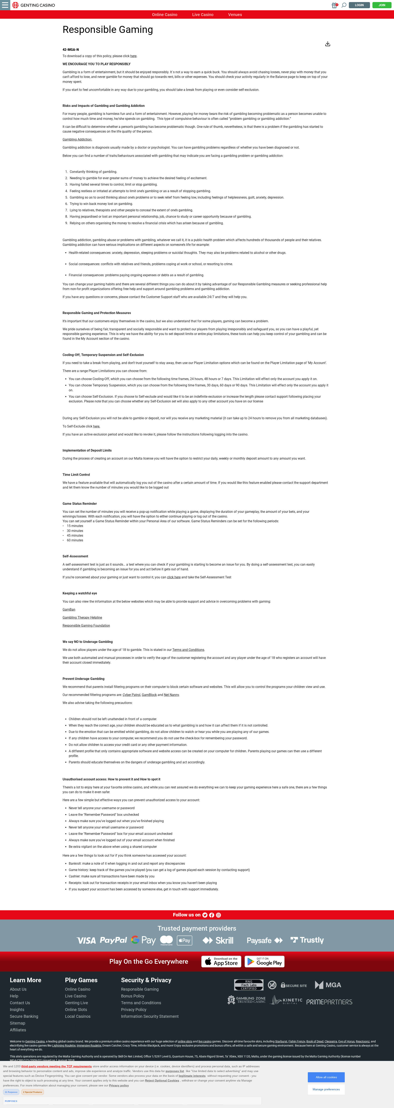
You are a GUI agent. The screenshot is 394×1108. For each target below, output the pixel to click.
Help (14, 996)
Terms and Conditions (188, 650)
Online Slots (76, 1009)
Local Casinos (77, 1016)
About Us (18, 989)
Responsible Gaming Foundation (86, 625)
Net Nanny (171, 695)
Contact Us (20, 1002)
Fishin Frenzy (297, 1041)
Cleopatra (331, 1041)
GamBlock (149, 695)
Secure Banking (24, 1016)
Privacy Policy (133, 1009)
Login (359, 5)
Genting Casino (35, 1041)
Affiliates (18, 1029)
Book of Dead (314, 1041)
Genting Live (76, 1002)
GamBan (69, 609)
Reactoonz (363, 1041)
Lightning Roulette (64, 1045)
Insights (17, 1009)
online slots (185, 1041)
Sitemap (17, 1023)
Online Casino (164, 14)
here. (96, 426)
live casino (205, 1041)
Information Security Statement (150, 1016)
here (133, 56)
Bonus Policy (132, 996)
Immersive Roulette (89, 1045)
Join (382, 5)
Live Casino (202, 14)
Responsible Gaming (140, 989)
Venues (235, 14)
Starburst (281, 1041)
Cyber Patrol (131, 695)
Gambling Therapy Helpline (82, 617)
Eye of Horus (346, 1041)
